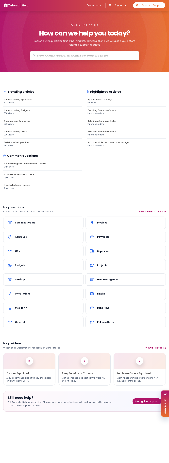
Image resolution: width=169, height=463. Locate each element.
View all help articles (151, 211)
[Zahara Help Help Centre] (16, 5)
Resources (93, 5)
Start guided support (147, 401)
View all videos (153, 347)
